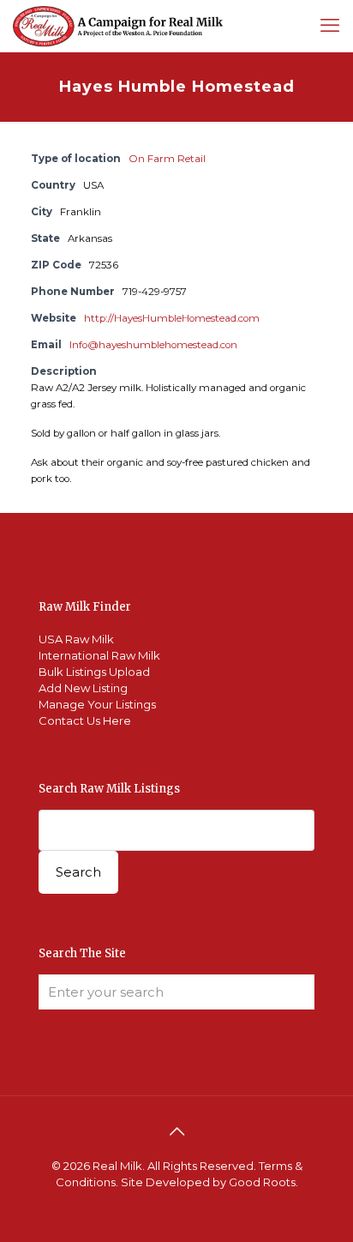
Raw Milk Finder (85, 607)
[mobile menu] (329, 25)
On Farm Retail (167, 159)
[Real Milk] (118, 25)
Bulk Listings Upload (94, 671)
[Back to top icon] (176, 1131)
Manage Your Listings (97, 704)
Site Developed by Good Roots (208, 1182)
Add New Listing (83, 688)
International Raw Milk (99, 655)
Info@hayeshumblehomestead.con (153, 345)
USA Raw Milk (76, 639)
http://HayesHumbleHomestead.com (172, 318)
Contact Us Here (85, 720)
